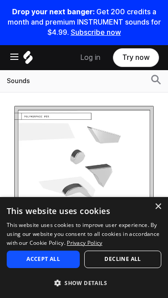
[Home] (28, 59)
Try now (136, 57)
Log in (90, 57)
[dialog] (84, 247)
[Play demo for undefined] (84, 175)
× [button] (158, 206)
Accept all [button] (43, 259)
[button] (84, 282)
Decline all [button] (122, 259)
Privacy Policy (84, 243)
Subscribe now (96, 32)
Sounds (18, 80)
